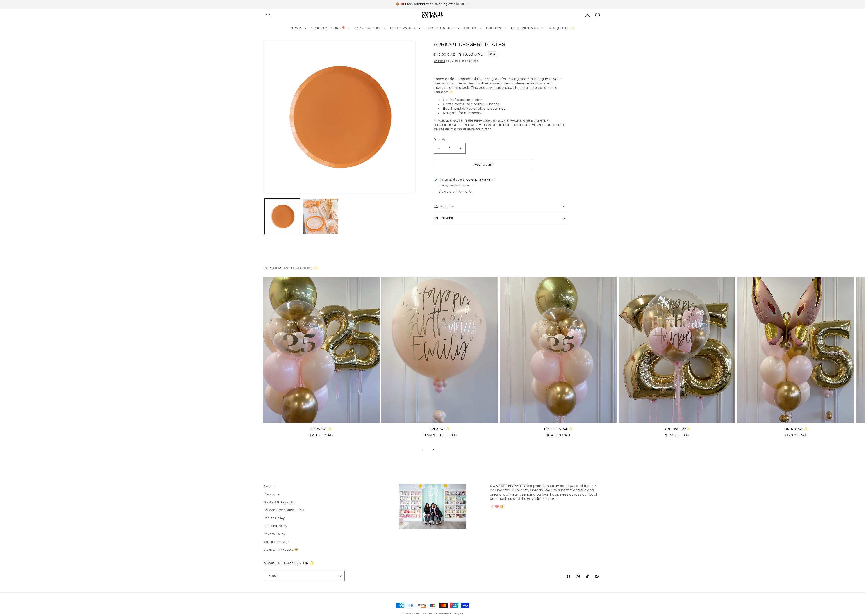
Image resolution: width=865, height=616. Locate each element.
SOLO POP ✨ (440, 428)
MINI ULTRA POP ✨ (558, 428)
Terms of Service (276, 541)
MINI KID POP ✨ (796, 428)
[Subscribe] (339, 576)
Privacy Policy (274, 534)
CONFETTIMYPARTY (425, 613)
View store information (456, 191)
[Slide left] (423, 450)
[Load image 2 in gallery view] (320, 216)
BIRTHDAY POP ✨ (677, 428)
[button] (268, 15)
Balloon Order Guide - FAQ (284, 510)
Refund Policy (274, 518)
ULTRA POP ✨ (321, 428)
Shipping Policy (275, 525)
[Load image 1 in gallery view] (282, 216)
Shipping (439, 60)
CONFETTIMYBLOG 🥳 (281, 549)
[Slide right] (442, 450)
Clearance (272, 494)
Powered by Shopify (450, 613)
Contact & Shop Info (279, 502)
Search (269, 486)
